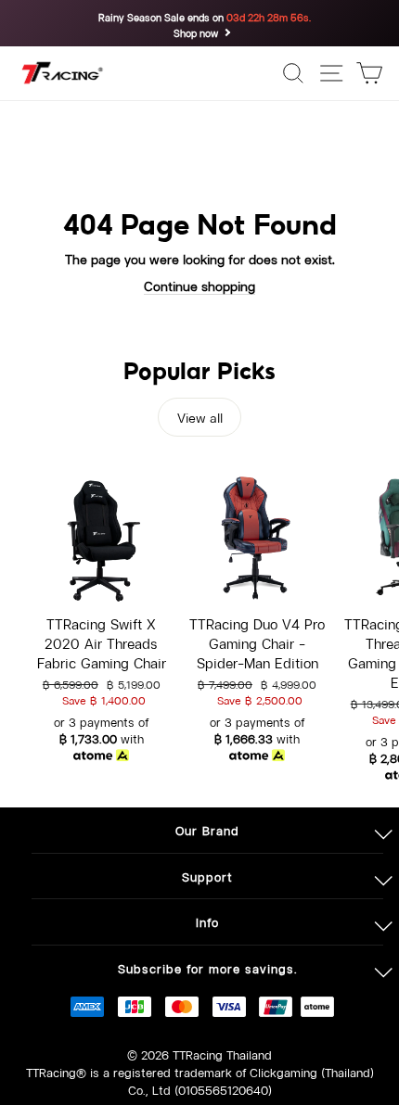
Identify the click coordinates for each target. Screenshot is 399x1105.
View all (200, 416)
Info (207, 921)
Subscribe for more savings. (208, 967)
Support (207, 875)
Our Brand (207, 829)
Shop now (196, 32)
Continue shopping (199, 285)
